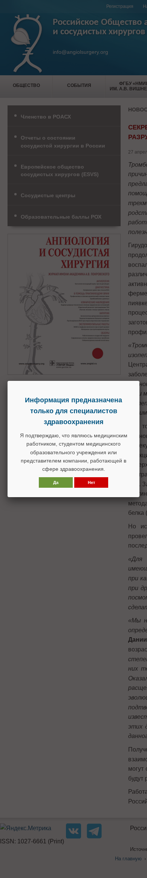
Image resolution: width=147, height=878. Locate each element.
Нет (91, 482)
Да (55, 482)
